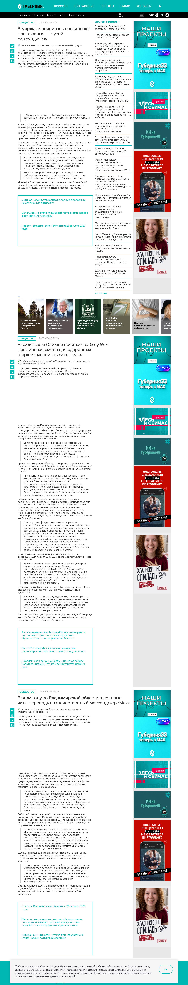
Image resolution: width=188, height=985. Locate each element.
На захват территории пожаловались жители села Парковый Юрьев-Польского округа (110, 261)
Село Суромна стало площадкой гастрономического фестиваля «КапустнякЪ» (55, 214)
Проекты (107, 6)
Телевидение (84, 6)
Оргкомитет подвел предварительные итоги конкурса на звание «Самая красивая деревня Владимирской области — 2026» (112, 165)
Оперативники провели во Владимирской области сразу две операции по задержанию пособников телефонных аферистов (113, 65)
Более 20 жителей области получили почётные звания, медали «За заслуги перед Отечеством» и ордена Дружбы (111, 97)
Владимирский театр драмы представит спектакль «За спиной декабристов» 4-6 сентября (113, 285)
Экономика (24, 15)
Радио (125, 6)
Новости (61, 6)
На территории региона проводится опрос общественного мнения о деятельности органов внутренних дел (108, 211)
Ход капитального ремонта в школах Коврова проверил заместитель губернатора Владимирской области (110, 127)
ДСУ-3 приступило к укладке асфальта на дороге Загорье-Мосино (110, 273)
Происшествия (76, 15)
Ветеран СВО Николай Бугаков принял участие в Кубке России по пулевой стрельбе (52, 936)
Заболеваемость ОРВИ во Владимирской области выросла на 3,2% (112, 248)
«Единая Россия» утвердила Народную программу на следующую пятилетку (53, 201)
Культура (51, 15)
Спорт (62, 15)
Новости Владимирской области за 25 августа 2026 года (53, 227)
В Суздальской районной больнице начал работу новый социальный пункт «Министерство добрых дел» (53, 664)
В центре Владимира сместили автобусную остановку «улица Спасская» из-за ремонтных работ (112, 140)
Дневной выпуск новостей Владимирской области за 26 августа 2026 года (110, 151)
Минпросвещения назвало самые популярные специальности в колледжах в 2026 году (113, 226)
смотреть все (101, 293)
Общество (38, 15)
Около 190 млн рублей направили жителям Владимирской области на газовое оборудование (113, 237)
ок (165, 969)
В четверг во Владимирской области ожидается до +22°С (110, 27)
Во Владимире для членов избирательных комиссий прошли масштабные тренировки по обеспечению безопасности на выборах (113, 112)
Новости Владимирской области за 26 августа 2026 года (112, 36)
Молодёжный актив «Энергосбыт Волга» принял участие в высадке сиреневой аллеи (113, 198)
